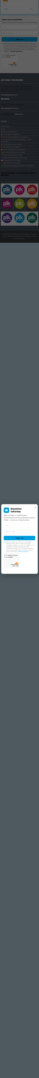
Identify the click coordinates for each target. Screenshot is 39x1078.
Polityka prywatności (23, 551)
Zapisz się (19, 538)
